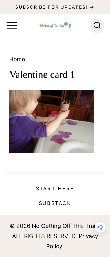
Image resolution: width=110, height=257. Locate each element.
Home (17, 59)
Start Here (55, 188)
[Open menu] (12, 25)
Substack (55, 203)
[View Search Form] (97, 26)
